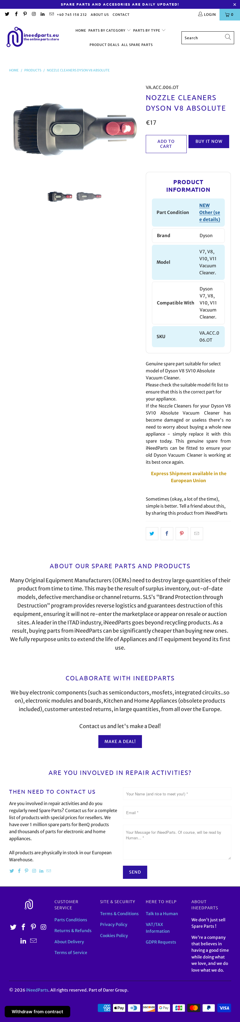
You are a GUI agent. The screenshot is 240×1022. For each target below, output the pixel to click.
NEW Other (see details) (209, 212)
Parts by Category (107, 30)
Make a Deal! (120, 741)
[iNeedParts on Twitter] (6, 14)
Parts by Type (147, 30)
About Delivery (69, 941)
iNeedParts (37, 990)
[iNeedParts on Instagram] (33, 14)
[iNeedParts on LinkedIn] (42, 14)
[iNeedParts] (33, 38)
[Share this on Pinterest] (182, 533)
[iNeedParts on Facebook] (15, 14)
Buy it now (209, 141)
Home (81, 30)
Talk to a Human (162, 913)
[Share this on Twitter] (152, 533)
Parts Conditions (70, 919)
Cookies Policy (114, 935)
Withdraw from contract (37, 1011)
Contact (121, 15)
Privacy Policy (113, 924)
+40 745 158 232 (72, 15)
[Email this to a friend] (197, 533)
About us (100, 15)
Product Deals (104, 45)
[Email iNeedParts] (51, 14)
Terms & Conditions (119, 913)
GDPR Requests (161, 942)
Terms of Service (70, 952)
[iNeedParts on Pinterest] (24, 14)
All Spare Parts (137, 45)
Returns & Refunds (73, 930)
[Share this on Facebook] (167, 533)
